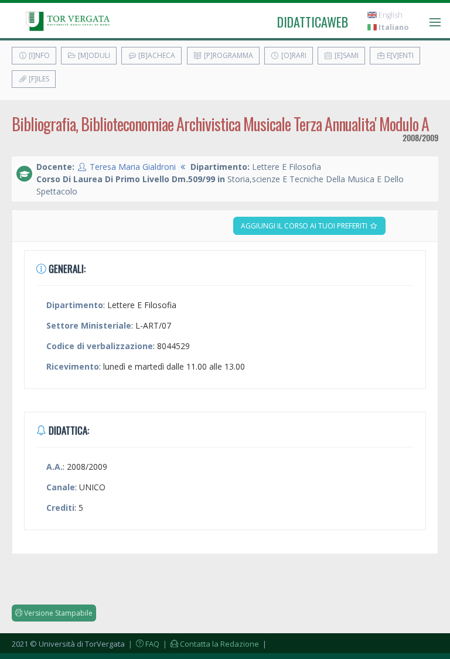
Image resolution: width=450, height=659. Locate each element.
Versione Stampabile (57, 613)
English (390, 15)
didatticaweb (312, 21)
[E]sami (346, 55)
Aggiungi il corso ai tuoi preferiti (305, 226)
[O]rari (292, 55)
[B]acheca (156, 55)
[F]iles (38, 79)
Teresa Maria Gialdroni (133, 166)
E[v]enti (399, 55)
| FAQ (143, 643)
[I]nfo (38, 55)
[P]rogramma (227, 55)
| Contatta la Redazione (210, 643)
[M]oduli (93, 55)
